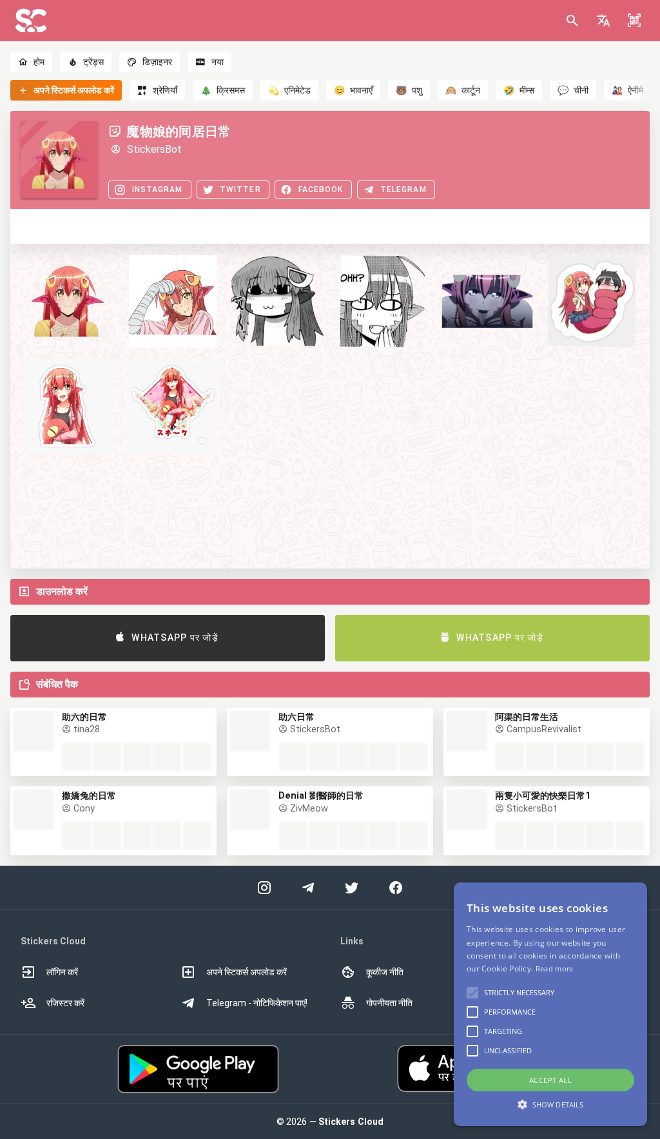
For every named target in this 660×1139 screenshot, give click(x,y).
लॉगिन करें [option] (62, 972)
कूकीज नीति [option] (384, 972)
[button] (603, 20)
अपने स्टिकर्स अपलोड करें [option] (246, 972)
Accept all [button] (550, 1080)
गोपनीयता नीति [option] (389, 1003)
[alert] (550, 1004)
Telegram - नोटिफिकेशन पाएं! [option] (256, 1003)
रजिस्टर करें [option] (65, 1003)
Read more (555, 968)
